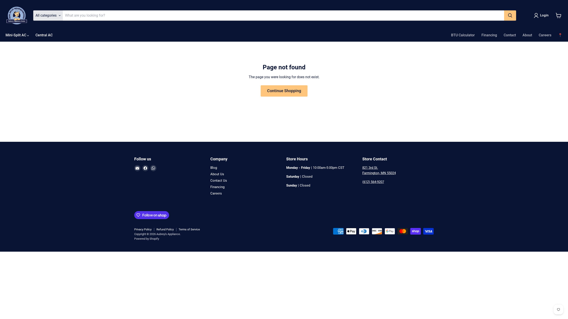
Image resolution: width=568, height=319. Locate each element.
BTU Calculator (463, 35)
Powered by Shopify (146, 238)
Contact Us (218, 181)
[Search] (510, 15)
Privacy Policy (143, 229)
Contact (510, 35)
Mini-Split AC (16, 35)
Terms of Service (189, 229)
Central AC (44, 35)
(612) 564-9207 (373, 182)
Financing (489, 35)
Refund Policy (165, 229)
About (527, 35)
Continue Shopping (284, 90)
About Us (217, 174)
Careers (545, 35)
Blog (213, 168)
